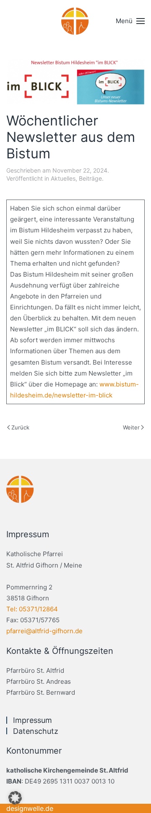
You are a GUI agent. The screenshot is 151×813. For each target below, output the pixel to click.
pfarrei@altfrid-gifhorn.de (44, 631)
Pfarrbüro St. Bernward (40, 692)
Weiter (131, 427)
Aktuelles (63, 178)
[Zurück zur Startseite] (75, 21)
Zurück (20, 427)
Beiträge (90, 178)
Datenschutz (35, 731)
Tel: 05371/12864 (32, 609)
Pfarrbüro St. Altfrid (35, 670)
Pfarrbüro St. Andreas (38, 681)
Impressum (32, 720)
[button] (130, 21)
